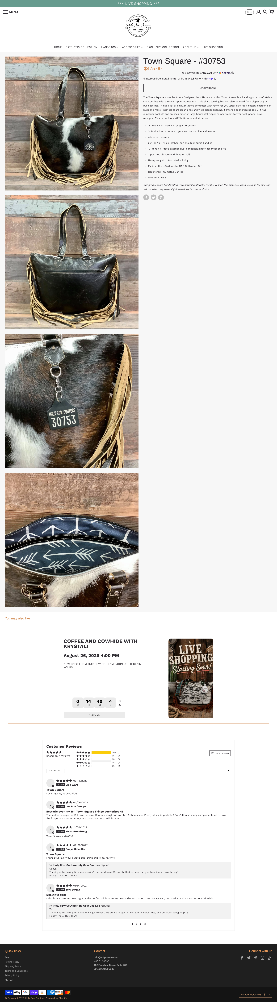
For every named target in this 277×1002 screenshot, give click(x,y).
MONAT (9, 979)
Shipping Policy (13, 966)
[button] (207, 73)
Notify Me (94, 715)
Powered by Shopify (56, 998)
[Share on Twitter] (153, 197)
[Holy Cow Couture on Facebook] (242, 960)
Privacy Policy (12, 975)
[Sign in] (258, 12)
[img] (64, 780)
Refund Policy (12, 961)
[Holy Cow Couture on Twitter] (249, 960)
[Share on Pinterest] (161, 197)
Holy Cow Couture (34, 998)
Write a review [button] (220, 753)
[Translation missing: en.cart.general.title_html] (271, 12)
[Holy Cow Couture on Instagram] (262, 960)
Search (8, 957)
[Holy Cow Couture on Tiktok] (269, 960)
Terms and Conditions (16, 970)
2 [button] (136, 924)
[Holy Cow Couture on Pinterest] (255, 960)
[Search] (265, 12)
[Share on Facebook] (146, 197)
